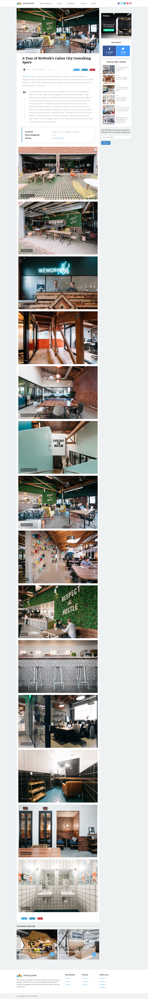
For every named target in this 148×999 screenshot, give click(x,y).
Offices (84, 978)
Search (59, 3)
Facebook (102, 978)
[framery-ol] (116, 25)
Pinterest (102, 987)
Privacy (67, 981)
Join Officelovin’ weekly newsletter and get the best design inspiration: (115, 131)
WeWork (25, 76)
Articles (83, 3)
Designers (85, 981)
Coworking (40, 69)
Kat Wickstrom (58, 138)
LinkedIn (102, 981)
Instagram (102, 984)
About (93, 3)
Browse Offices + (46, 3)
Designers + (71, 3)
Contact (68, 984)
